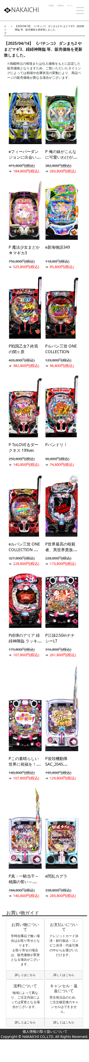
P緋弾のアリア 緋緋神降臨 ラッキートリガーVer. (25, 641)
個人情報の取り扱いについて (44, 1031)
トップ (5, 30)
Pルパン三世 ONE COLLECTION (61, 348)
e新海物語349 (57, 247)
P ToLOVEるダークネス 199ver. (23, 447)
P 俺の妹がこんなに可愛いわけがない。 (61, 157)
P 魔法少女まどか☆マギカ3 (24, 250)
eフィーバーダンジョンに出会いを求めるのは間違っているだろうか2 (24, 160)
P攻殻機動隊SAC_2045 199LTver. (56, 764)
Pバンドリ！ (56, 444)
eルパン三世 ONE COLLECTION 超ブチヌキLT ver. (25, 549)
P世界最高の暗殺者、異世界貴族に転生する (61, 549)
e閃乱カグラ (56, 876)
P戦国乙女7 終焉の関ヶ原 (23, 348)
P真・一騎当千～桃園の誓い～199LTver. (24, 881)
